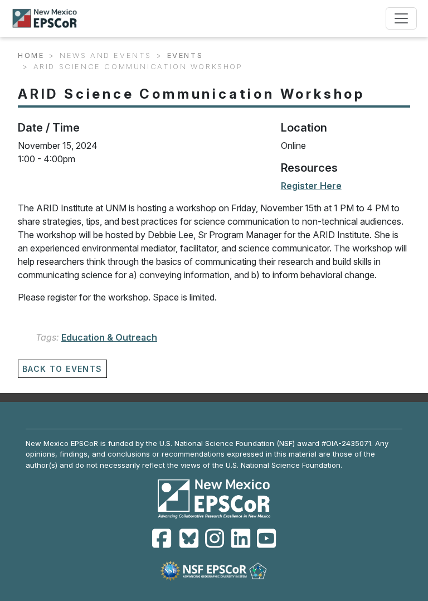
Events (185, 55)
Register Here (311, 185)
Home (31, 55)
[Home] (49, 18)
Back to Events (62, 369)
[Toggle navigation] (401, 18)
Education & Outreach (109, 337)
